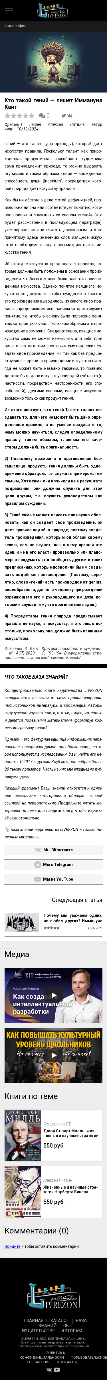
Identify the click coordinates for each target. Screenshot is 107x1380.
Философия (16, 26)
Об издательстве (45, 1328)
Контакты (67, 1362)
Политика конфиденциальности (42, 1355)
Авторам (72, 1330)
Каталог (59, 1320)
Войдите (13, 1246)
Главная (33, 1320)
